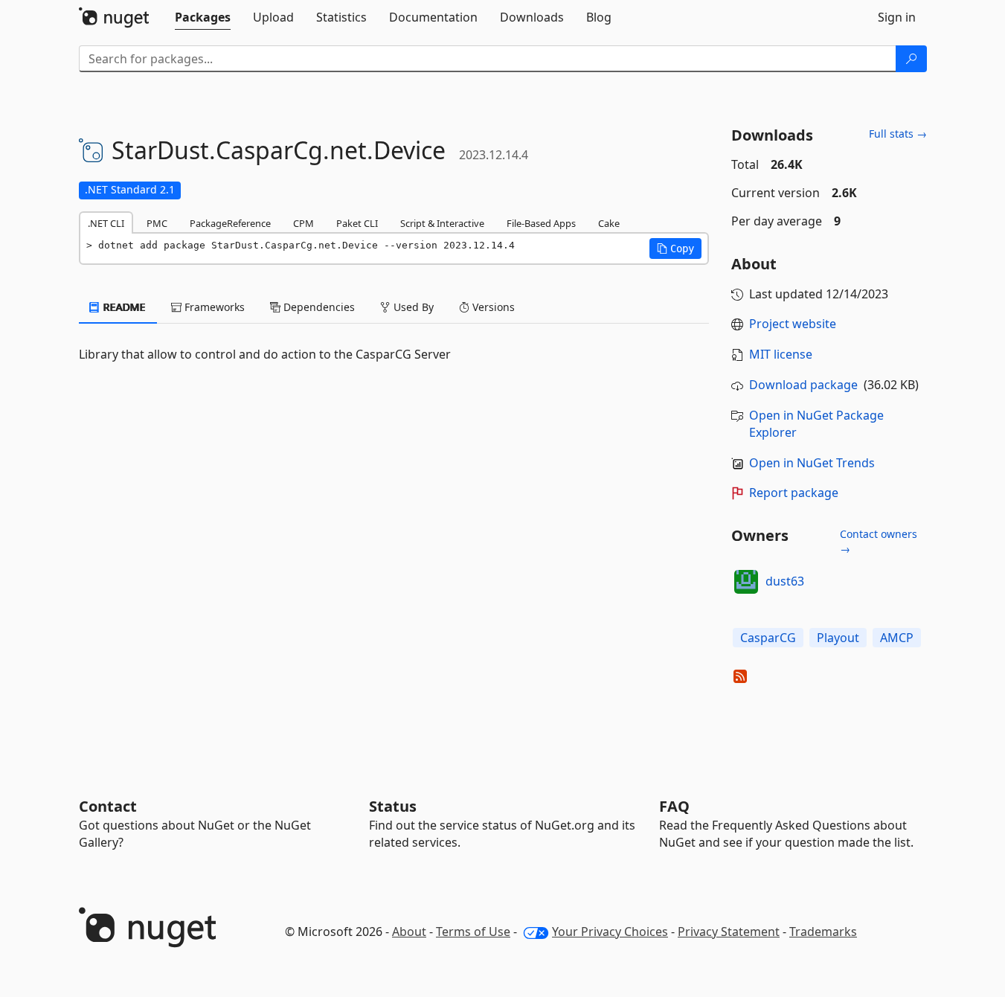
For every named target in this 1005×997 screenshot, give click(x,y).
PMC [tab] (157, 223)
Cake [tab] (609, 223)
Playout (838, 637)
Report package (793, 492)
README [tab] (123, 307)
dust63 (784, 581)
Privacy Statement (729, 931)
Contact (108, 806)
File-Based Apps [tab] (541, 223)
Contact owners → (878, 541)
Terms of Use (473, 931)
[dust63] (746, 581)
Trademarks (823, 931)
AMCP (897, 637)
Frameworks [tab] (213, 307)
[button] (675, 248)
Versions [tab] (492, 307)
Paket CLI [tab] (357, 223)
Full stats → (898, 133)
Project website (792, 323)
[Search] (911, 58)
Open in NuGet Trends (812, 463)
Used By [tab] (412, 307)
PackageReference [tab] (230, 223)
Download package (803, 384)
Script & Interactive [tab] (442, 223)
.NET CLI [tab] (106, 223)
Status (393, 806)
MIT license (780, 354)
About (409, 931)
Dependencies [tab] (317, 307)
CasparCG (768, 637)
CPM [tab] (303, 223)
